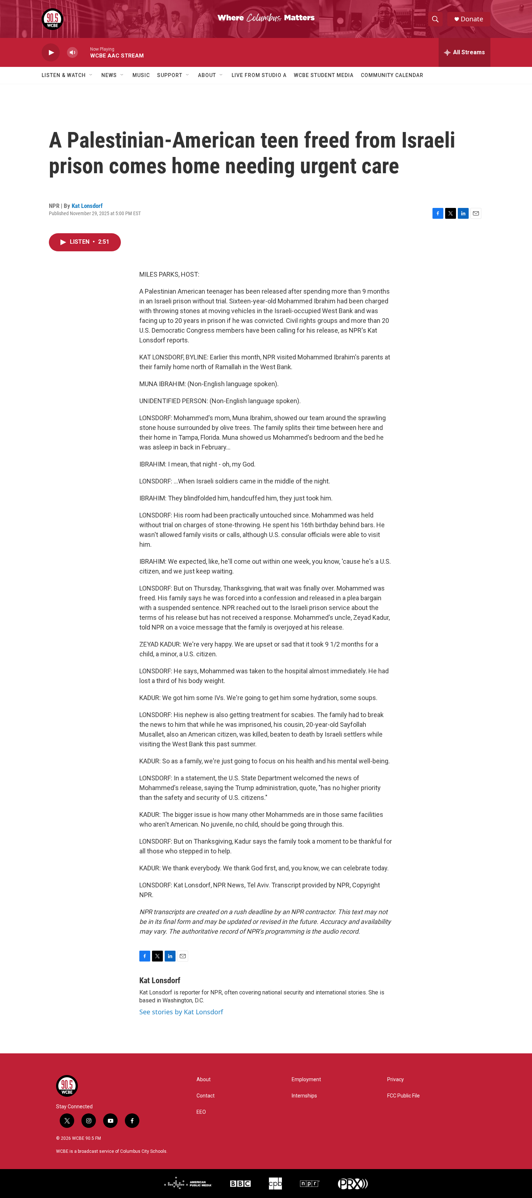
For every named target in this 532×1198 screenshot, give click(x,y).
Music (141, 75)
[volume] (72, 52)
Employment (306, 1079)
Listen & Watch (64, 75)
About (207, 75)
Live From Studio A (259, 75)
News (109, 75)
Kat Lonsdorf (87, 205)
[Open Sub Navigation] (91, 75)
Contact (206, 1096)
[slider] (84, 52)
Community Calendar (392, 75)
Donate (472, 19)
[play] (50, 52)
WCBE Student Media (324, 75)
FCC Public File (403, 1096)
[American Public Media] (188, 1183)
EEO (201, 1112)
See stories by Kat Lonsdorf (181, 1011)
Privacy (395, 1079)
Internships (304, 1096)
